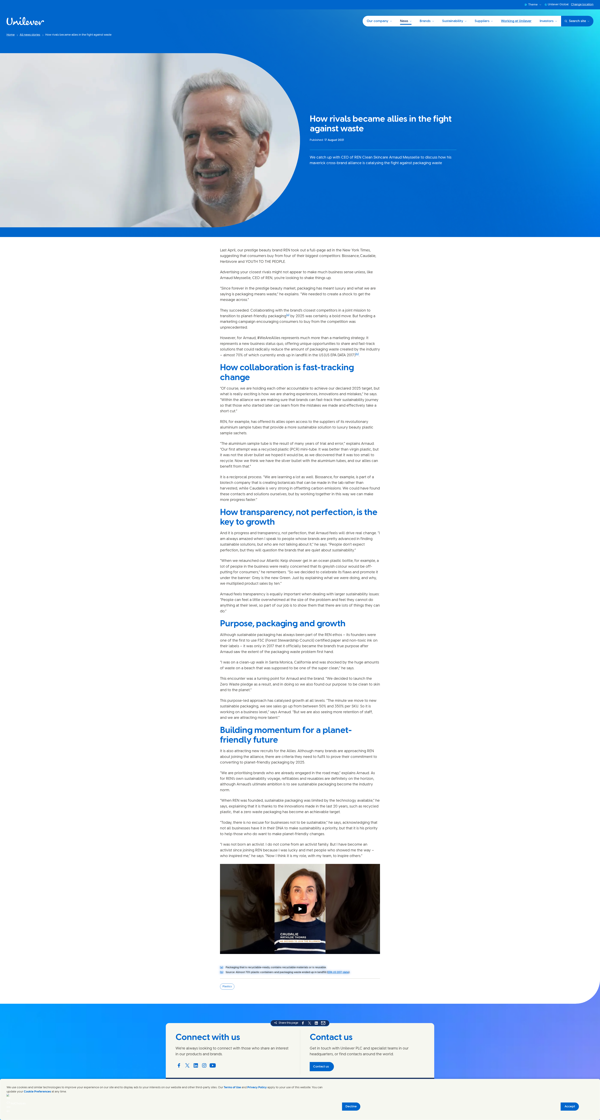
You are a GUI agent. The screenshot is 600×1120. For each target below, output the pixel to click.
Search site (577, 21)
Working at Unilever (516, 21)
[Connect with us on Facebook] (179, 1065)
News (404, 21)
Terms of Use (232, 1087)
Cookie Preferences (37, 1091)
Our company (377, 21)
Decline (351, 1106)
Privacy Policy (257, 1087)
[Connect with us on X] (187, 1065)
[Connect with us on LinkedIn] (196, 1065)
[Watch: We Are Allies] (300, 909)
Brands (425, 21)
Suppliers (482, 21)
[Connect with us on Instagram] (204, 1065)
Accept (570, 1106)
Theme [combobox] (533, 4)
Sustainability (452, 21)
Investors (546, 21)
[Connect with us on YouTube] (212, 1065)
